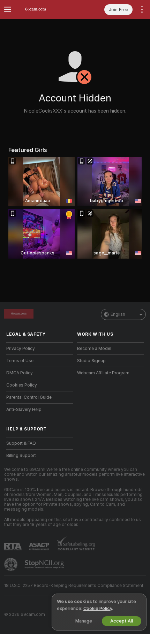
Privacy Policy (20, 348)
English (118, 314)
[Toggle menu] (7, 9)
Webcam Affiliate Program (103, 373)
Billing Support (21, 455)
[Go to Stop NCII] (45, 564)
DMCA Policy (19, 373)
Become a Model (94, 348)
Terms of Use (19, 360)
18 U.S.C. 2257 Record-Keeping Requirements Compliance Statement (73, 585)
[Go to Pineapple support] (11, 564)
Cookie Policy (97, 608)
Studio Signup (91, 360)
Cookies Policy (21, 385)
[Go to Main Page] (45, 9)
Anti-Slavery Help (24, 409)
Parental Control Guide (29, 397)
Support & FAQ (21, 443)
